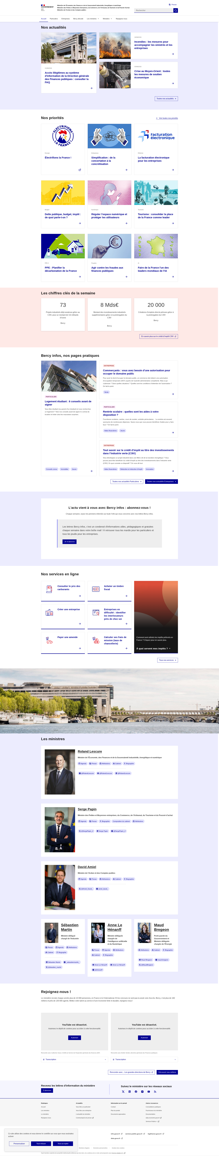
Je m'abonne (69, 542)
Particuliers (54, 19)
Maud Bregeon (146, 960)
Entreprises (65, 19)
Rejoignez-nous (121, 19)
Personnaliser (19, 1144)
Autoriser (74, 1038)
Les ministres (91, 19)
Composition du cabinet (121, 821)
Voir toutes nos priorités (168, 118)
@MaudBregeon (147, 965)
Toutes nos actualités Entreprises (160, 481)
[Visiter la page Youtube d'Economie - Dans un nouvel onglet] (148, 1091)
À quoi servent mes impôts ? (152, 648)
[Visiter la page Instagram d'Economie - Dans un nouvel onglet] (142, 1091)
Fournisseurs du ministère (154, 1110)
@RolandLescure (87, 773)
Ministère (106, 19)
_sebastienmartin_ (72, 962)
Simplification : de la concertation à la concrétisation (103, 160)
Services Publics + (151, 1121)
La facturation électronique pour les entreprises (153, 159)
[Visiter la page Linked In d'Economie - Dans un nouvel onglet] (129, 1091)
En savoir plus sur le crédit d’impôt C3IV (157, 336)
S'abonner (47, 1090)
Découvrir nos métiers (167, 1072)
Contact (113, 1107)
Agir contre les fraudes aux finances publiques (107, 269)
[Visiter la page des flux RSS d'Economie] (155, 1091)
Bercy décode (78, 19)
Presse (174, 4)
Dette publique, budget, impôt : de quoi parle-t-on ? (63, 216)
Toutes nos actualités (165, 99)
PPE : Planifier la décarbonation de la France (61, 269)
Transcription (51, 1059)
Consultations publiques (153, 1107)
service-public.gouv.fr (134, 1134)
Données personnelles (100, 1148)
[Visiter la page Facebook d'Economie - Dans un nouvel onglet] (136, 1091)
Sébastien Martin (54, 962)
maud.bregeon (163, 960)
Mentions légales (84, 1148)
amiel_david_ (103, 889)
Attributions (106, 763)
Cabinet (118, 763)
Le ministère (45, 1114)
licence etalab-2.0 (117, 1153)
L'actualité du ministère (83, 1114)
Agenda (83, 763)
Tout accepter (63, 1144)
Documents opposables (118, 1114)
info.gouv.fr (115, 1134)
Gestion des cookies (118, 1148)
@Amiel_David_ (87, 889)
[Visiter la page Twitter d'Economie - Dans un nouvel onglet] (123, 1091)
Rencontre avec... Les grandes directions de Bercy (130, 1072)
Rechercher (175, 10)
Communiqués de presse (84, 1118)
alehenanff (98, 970)
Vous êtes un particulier (83, 1107)
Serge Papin (103, 831)
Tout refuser (41, 1144)
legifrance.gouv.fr (155, 1134)
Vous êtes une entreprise (83, 1110)
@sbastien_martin (54, 967)
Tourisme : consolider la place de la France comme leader (155, 216)
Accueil (43, 19)
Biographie (130, 763)
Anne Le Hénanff (101, 965)
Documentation (150, 1114)
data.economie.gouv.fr (152, 1118)
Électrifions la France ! (58, 157)
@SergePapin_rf (87, 831)
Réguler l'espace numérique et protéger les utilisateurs (109, 216)
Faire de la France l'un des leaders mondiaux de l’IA (153, 269)
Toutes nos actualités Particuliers (125, 481)
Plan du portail (115, 1110)
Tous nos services (166, 660)
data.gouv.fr (116, 1138)
